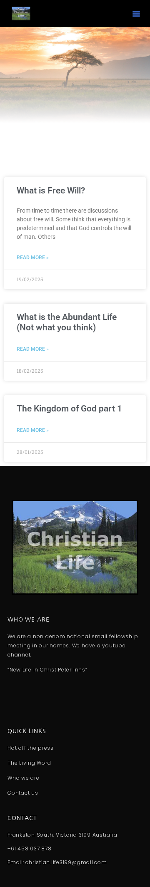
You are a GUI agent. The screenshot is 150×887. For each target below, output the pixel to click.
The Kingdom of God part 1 (69, 409)
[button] (136, 13)
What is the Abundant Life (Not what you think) (67, 322)
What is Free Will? (51, 191)
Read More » (33, 257)
